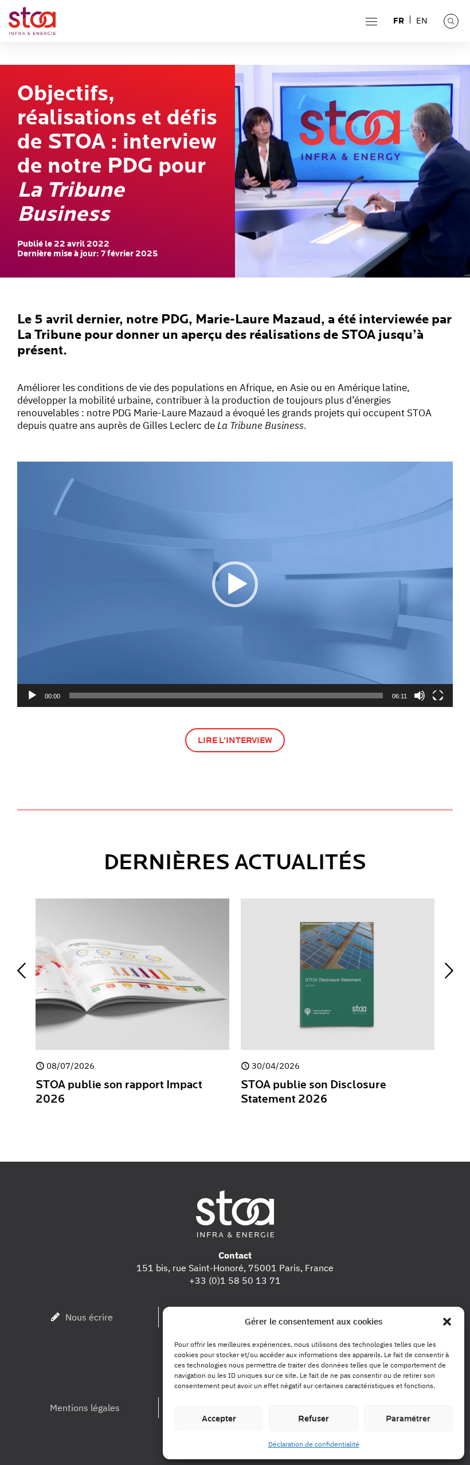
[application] (235, 584)
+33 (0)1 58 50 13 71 (235, 1280)
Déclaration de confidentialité (313, 1444)
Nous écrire (89, 1317)
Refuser (313, 1418)
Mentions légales (85, 1407)
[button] (447, 1321)
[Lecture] (32, 695)
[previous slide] (21, 971)
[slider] (226, 695)
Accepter (219, 1418)
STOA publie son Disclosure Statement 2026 (313, 1092)
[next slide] (449, 971)
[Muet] (419, 695)
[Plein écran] (438, 695)
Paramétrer (408, 1418)
